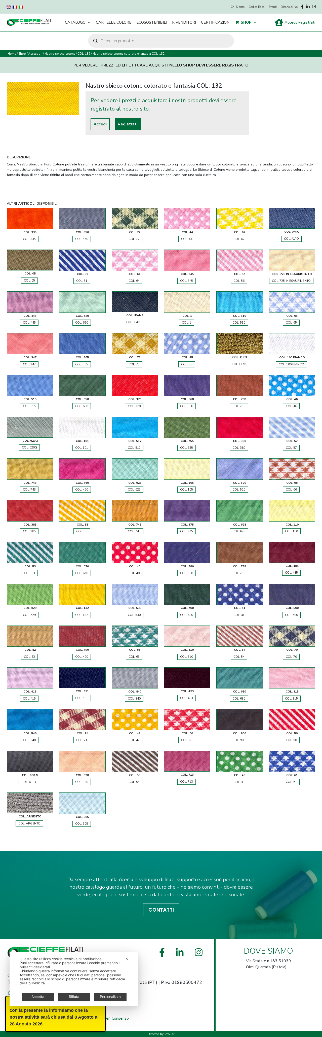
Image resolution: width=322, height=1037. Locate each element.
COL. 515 (29, 406)
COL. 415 (29, 699)
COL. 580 (186, 573)
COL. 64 (134, 281)
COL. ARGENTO (29, 823)
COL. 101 (81, 448)
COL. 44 (186, 239)
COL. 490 (81, 657)
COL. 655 (186, 448)
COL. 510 (238, 323)
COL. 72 (134, 239)
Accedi (100, 124)
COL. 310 (186, 657)
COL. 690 (186, 615)
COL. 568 (186, 406)
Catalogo (75, 22)
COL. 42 (134, 740)
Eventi (272, 7)
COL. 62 (239, 239)
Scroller (169, 1034)
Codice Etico (256, 7)
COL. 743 (29, 490)
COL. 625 (134, 490)
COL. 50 (291, 740)
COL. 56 (239, 281)
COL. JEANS (134, 322)
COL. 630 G (29, 782)
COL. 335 (29, 239)
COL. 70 (291, 657)
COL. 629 (29, 615)
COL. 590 (291, 615)
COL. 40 (134, 573)
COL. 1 (186, 323)
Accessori (35, 54)
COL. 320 (81, 782)
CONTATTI (161, 909)
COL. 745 (134, 531)
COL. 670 (81, 573)
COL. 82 (29, 657)
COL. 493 (186, 698)
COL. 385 (29, 531)
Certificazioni (215, 22)
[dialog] (74, 979)
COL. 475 (186, 531)
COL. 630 (238, 699)
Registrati (128, 124)
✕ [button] (126, 958)
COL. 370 (134, 406)
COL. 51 (81, 281)
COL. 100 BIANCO (291, 364)
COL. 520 (238, 490)
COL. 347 (29, 364)
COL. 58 (81, 531)
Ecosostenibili (151, 22)
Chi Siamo (238, 7)
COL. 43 (239, 782)
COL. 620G (29, 447)
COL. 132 (83, 54)
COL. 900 (238, 740)
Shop (246, 22)
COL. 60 (186, 740)
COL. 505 (81, 824)
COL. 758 (238, 573)
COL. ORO (239, 364)
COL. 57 (291, 448)
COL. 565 (81, 364)
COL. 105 (186, 490)
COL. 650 (81, 406)
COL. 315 (291, 699)
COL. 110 (291, 531)
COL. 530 (134, 615)
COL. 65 (291, 323)
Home (12, 54)
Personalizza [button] (110, 996)
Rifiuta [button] (74, 996)
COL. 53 (29, 573)
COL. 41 (239, 615)
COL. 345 (186, 281)
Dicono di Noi (289, 7)
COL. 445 (29, 323)
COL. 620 (81, 323)
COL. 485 (291, 573)
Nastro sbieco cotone (60, 54)
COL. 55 (134, 782)
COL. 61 (291, 782)
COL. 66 (291, 490)
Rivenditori (184, 22)
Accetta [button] (37, 996)
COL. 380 (238, 448)
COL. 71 (81, 740)
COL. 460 (81, 490)
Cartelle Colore (113, 22)
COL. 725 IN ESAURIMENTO (291, 281)
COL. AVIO (291, 239)
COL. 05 (29, 281)
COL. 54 (239, 657)
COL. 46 (291, 406)
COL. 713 (186, 782)
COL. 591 (81, 698)
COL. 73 (134, 364)
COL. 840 (134, 699)
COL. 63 (134, 657)
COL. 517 (134, 448)
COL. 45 (186, 364)
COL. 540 (29, 740)
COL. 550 (81, 239)
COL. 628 (238, 531)
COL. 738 (238, 406)
